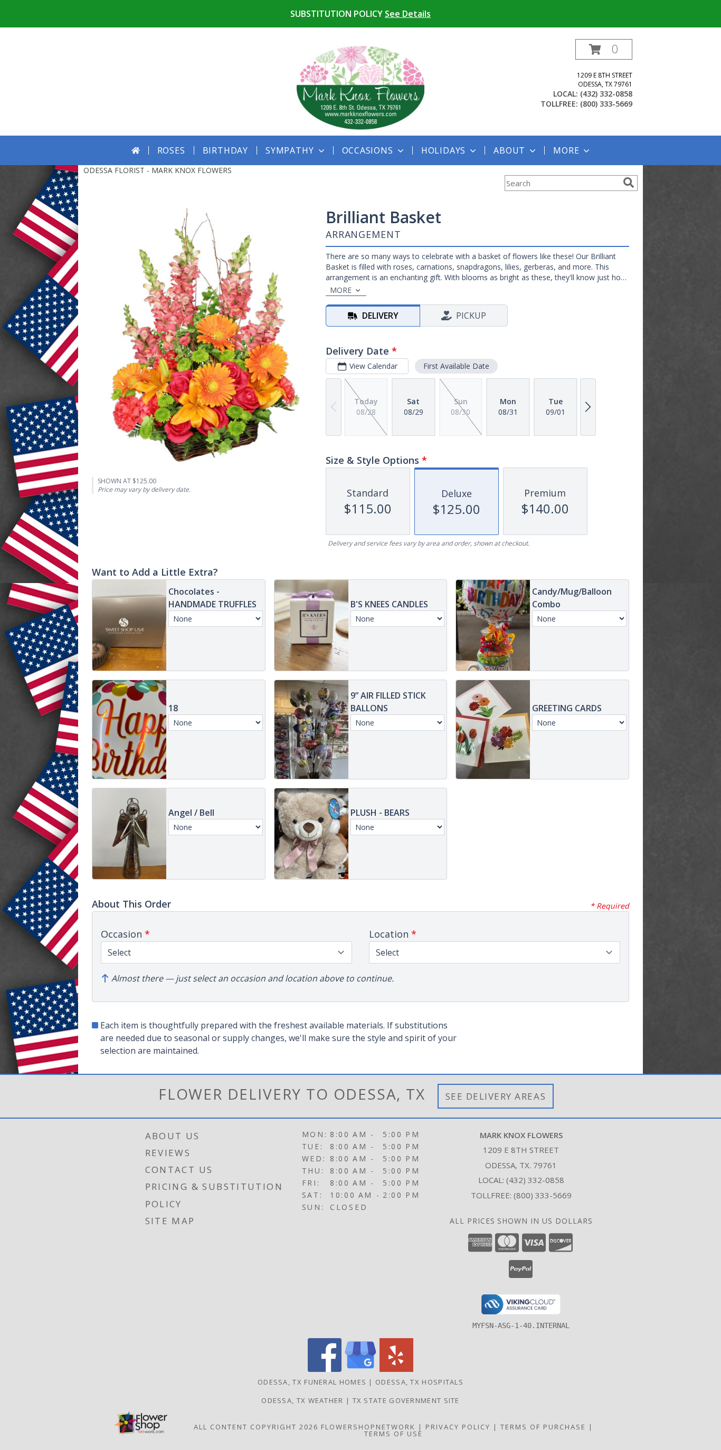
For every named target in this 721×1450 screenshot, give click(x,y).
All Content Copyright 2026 (256, 1427)
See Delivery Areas (495, 1096)
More (566, 150)
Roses (171, 150)
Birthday (225, 150)
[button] (603, 49)
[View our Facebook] (324, 1369)
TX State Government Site (406, 1400)
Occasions (367, 150)
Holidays (443, 150)
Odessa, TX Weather (302, 1400)
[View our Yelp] (396, 1369)
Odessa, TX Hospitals (419, 1382)
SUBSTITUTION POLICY (360, 14)
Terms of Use (393, 1433)
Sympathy (289, 150)
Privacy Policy (457, 1427)
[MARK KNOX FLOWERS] (360, 87)
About (509, 150)
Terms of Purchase (543, 1427)
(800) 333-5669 (606, 104)
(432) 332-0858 (606, 94)
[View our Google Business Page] (360, 1369)
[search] (628, 182)
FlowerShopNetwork (368, 1427)
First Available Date (456, 366)
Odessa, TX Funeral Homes (312, 1382)
